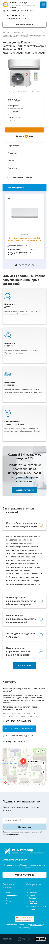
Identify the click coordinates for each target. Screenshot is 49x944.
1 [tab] (16, 265)
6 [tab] (33, 265)
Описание (12, 153)
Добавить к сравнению (18, 246)
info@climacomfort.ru (16, 18)
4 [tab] (26, 265)
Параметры (13, 145)
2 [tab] (20, 265)
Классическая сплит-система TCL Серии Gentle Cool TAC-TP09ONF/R (24, 239)
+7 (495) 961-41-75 (15, 15)
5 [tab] (29, 265)
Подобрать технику (24, 490)
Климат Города (18, 2)
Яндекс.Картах (36, 925)
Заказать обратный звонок (19, 728)
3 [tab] (23, 265)
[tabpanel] (24, 73)
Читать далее (24, 665)
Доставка (12, 168)
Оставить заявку (24, 874)
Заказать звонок (24, 24)
